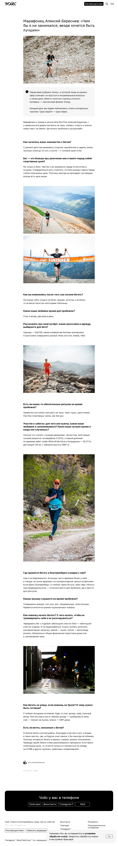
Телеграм (64, 825)
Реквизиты (93, 822)
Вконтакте (65, 822)
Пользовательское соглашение (96, 826)
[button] (111, 3)
